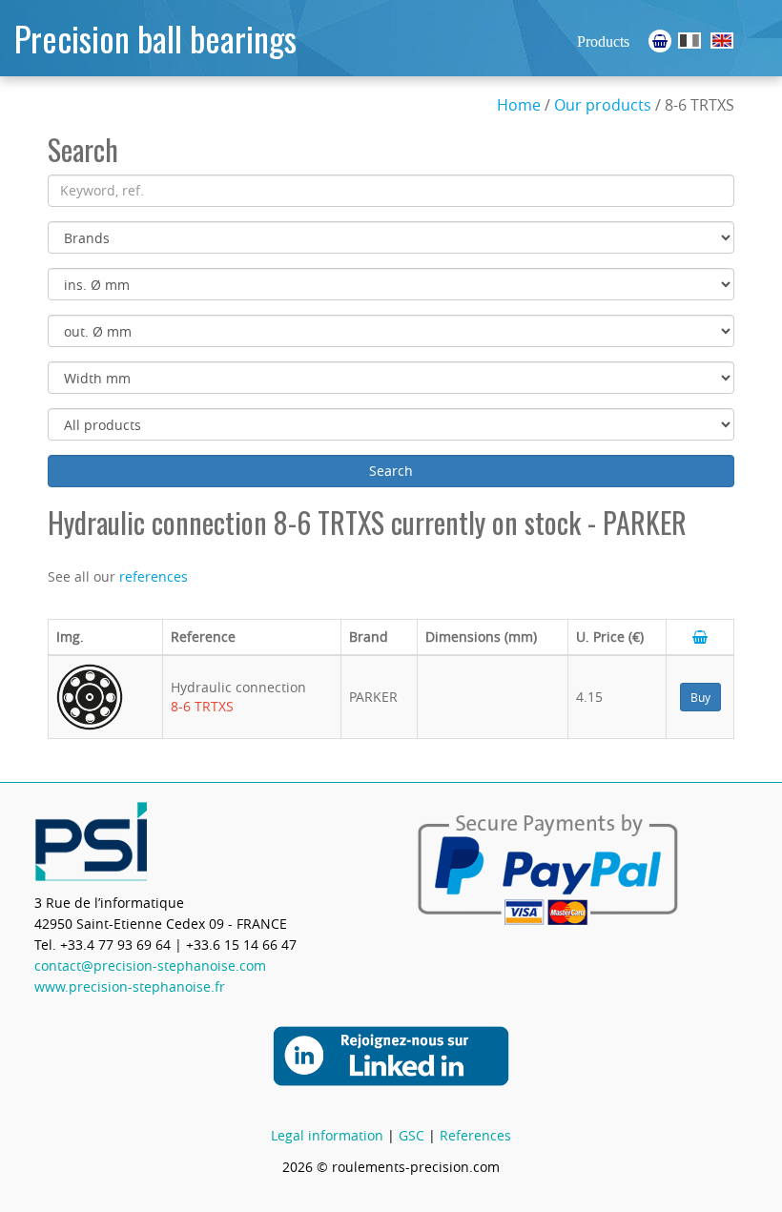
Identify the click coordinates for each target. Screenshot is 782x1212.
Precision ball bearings (155, 37)
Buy (700, 697)
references (153, 576)
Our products (602, 104)
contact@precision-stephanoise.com (150, 965)
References (475, 1135)
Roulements (689, 40)
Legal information (327, 1135)
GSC (411, 1135)
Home (519, 104)
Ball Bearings (721, 40)
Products (603, 41)
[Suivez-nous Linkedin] (391, 1054)
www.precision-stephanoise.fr (129, 986)
